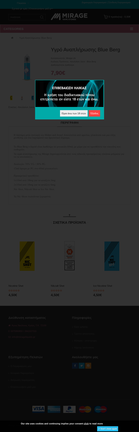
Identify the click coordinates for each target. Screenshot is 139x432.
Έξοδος (94, 113)
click (86, 423)
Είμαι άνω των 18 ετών (74, 113)
